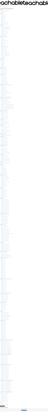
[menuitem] (0, 6)
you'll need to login (26, 409)
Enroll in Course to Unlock (24, 410)
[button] (2, 7)
